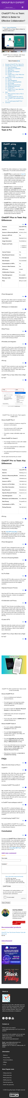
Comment (4, 864)
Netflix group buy (7, 1080)
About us (5, 1055)
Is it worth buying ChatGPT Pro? (15, 101)
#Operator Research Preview (14, 84)
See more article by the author (18, 922)
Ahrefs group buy (7, 1075)
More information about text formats (14, 876)
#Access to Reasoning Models (14, 82)
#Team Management (12, 67)
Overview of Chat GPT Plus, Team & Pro (14, 64)
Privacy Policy (6, 1057)
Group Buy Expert (6, 1004)
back (23, 134)
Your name (4, 858)
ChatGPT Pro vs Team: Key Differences (14, 77)
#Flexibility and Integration (14, 71)
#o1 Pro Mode (11, 83)
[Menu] (22, 7)
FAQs (6, 92)
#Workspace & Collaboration (14, 68)
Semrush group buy (8, 1082)
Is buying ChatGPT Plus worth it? (15, 96)
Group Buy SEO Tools (15, 847)
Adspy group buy (7, 1073)
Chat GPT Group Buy (11, 531)
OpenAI (23, 174)
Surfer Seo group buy (8, 1084)
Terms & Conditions (8, 1059)
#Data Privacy (11, 70)
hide (18, 60)
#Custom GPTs (11, 87)
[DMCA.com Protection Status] (14, 1094)
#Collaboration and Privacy (14, 86)
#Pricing (9, 73)
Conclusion (7, 102)
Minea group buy (7, 1077)
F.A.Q (4, 1064)
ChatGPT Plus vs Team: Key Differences (14, 65)
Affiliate (5, 1062)
